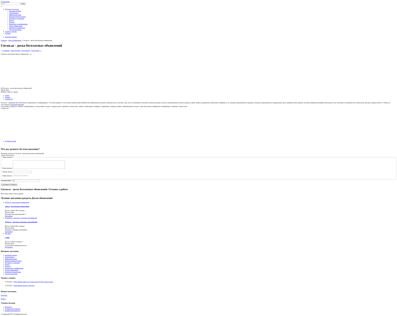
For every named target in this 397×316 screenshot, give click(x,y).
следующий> (25, 50)
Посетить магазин (17, 104)
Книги (11, 20)
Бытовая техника (15, 11)
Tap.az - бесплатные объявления (17, 206)
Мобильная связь (15, 15)
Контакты (8, 307)
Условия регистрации (12, 309)
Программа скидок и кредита (24, 285)
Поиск (23, 4)
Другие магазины (15, 30)
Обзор (7, 95)
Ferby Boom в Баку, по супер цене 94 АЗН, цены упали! (33, 282)
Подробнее (9, 216)
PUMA (3, 299)
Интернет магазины (12, 9)
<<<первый (5, 50)
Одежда (12, 22)
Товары (7, 97)
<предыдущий (15, 50)
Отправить (13, 184)
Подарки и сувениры (16, 18)
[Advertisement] (63, 71)
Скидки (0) (9, 99)
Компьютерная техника (17, 17)
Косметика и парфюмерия (18, 24)
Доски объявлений (15, 26)
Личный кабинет (11, 37)
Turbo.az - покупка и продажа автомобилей (21, 222)
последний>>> (36, 50)
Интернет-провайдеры (17, 28)
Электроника (13, 13)
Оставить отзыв (10, 141)
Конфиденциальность (12, 311)
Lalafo (7, 237)
